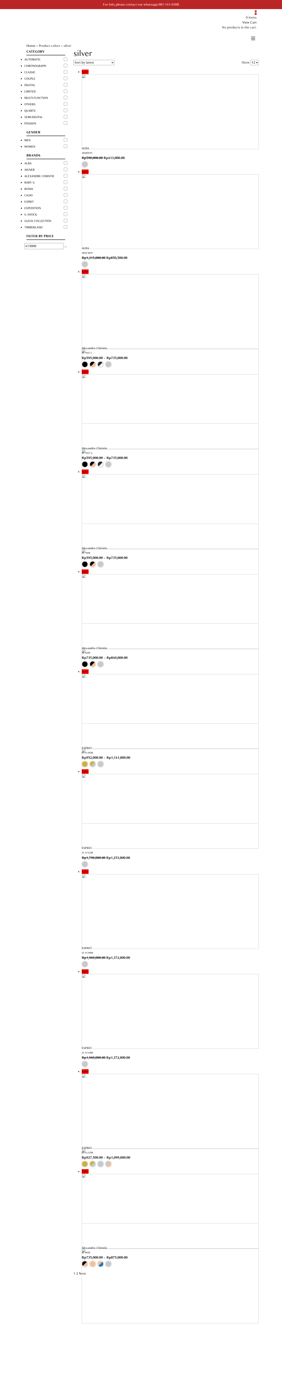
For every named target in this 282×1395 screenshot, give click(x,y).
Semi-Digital (33, 117)
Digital (29, 85)
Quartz (30, 111)
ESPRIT (87, 748)
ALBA (85, 148)
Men (27, 140)
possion (30, 124)
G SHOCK (30, 215)
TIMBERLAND (33, 227)
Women (29, 147)
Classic (30, 72)
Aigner (29, 170)
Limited (30, 92)
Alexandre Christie (94, 348)
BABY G (29, 183)
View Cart (249, 22)
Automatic (32, 60)
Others (30, 104)
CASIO (28, 195)
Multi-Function (36, 98)
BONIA (28, 189)
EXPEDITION (32, 208)
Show (246, 62)
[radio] (85, 164)
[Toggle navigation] (253, 38)
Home (30, 46)
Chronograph (35, 66)
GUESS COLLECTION (37, 221)
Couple (29, 79)
